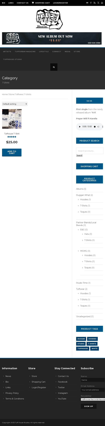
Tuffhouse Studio (12, 59)
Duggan (81, 339)
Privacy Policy (12, 393)
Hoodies (84, 199)
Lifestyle (44, 52)
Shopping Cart (42, 3)
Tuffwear (19, 94)
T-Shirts (83, 205)
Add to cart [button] (12, 152)
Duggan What (83, 195)
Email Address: (88, 386)
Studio (81, 344)
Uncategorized (83, 316)
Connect (56, 52)
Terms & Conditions (14, 398)
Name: (84, 376)
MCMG (83, 251)
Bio (3, 3)
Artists (7, 52)
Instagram (63, 393)
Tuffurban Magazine (25, 52)
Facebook (62, 382)
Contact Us (22, 3)
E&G (82, 229)
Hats (86, 234)
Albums (79, 189)
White (94, 348)
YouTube (62, 398)
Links (11, 3)
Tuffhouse (83, 348)
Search (79, 155)
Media (67, 52)
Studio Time (82, 283)
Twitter (61, 387)
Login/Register (60, 3)
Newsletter (86, 396)
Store (77, 52)
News (8, 376)
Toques (83, 212)
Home (5, 94)
